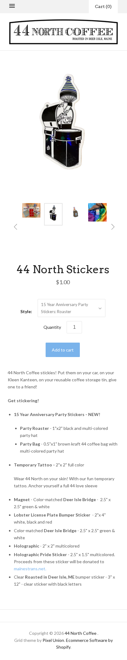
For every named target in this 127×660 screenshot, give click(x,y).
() (103, 6)
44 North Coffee (80, 633)
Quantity (52, 327)
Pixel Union (53, 640)
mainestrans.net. (30, 568)
